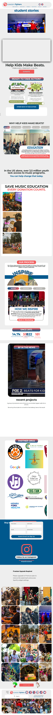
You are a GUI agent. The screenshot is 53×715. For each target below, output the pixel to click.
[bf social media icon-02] (40, 4)
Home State (30, 506)
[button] (44, 6)
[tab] (6, 127)
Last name (29, 500)
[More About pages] (41, 6)
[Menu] (7, 638)
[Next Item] (42, 364)
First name (13, 500)
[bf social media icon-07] (44, 638)
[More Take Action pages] (18, 6)
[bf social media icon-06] (42, 4)
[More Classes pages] (30, 6)
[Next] (44, 23)
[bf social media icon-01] (41, 638)
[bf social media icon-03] (34, 638)
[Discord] (26, 516)
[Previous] (9, 23)
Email (12, 506)
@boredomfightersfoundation (26, 537)
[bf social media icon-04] (37, 638)
